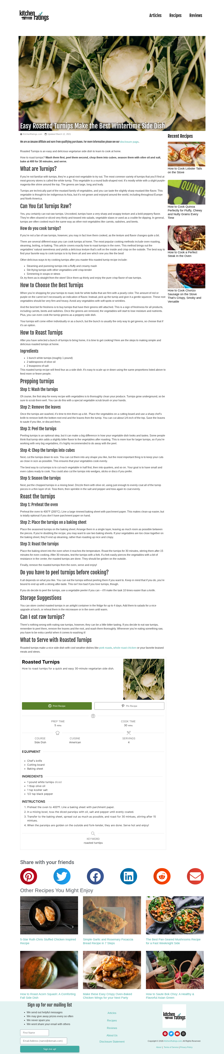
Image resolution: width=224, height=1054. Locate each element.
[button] (28, 876)
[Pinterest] (165, 1033)
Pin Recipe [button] (131, 706)
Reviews (195, 15)
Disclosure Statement (112, 1041)
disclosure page (129, 141)
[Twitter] (171, 1033)
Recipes (175, 15)
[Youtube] (177, 1033)
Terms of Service (171, 1047)
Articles (155, 15)
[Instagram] (183, 1033)
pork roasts (105, 647)
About (158, 1047)
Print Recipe (58, 706)
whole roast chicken (124, 647)
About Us (112, 1035)
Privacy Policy (186, 1047)
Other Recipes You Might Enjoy (56, 890)
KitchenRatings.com (173, 1041)
